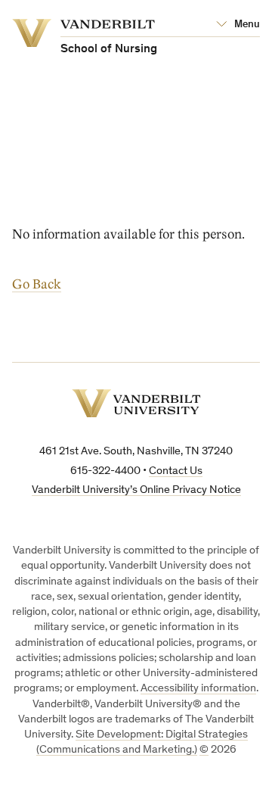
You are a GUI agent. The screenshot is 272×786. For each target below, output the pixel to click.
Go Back (36, 284)
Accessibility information (198, 688)
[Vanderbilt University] (136, 403)
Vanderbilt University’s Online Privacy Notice (136, 490)
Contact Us (175, 471)
